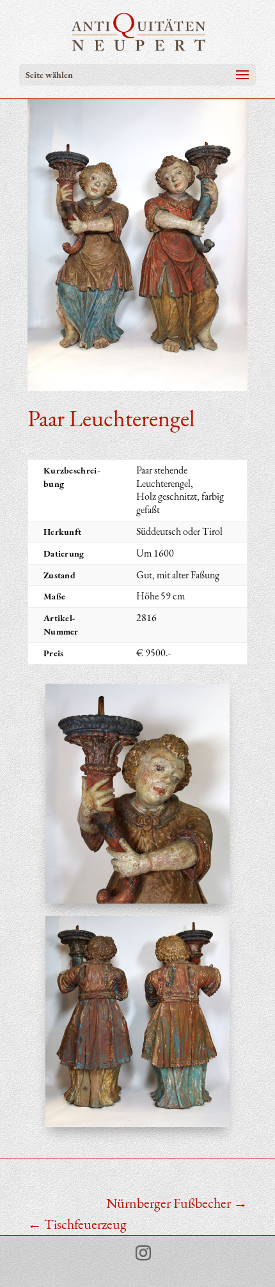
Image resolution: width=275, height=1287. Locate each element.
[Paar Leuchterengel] (137, 903)
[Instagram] (143, 1253)
